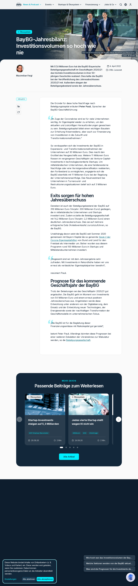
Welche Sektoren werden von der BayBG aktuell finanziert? (110, 563)
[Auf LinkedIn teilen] (18, 106)
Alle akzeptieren (45, 579)
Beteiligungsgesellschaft (78, 340)
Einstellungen (10, 579)
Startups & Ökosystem (68, 4)
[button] (118, 419)
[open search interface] (120, 4)
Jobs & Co (109, 4)
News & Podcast (31, 4)
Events (48, 4)
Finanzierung (91, 4)
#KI (84, 433)
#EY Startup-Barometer (38, 433)
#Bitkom (76, 433)
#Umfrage (93, 433)
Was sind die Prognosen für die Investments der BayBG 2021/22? (110, 569)
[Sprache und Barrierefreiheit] (125, 4)
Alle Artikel (69, 456)
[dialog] (30, 571)
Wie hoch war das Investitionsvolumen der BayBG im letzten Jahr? (110, 558)
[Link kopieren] (18, 112)
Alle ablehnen (29, 579)
